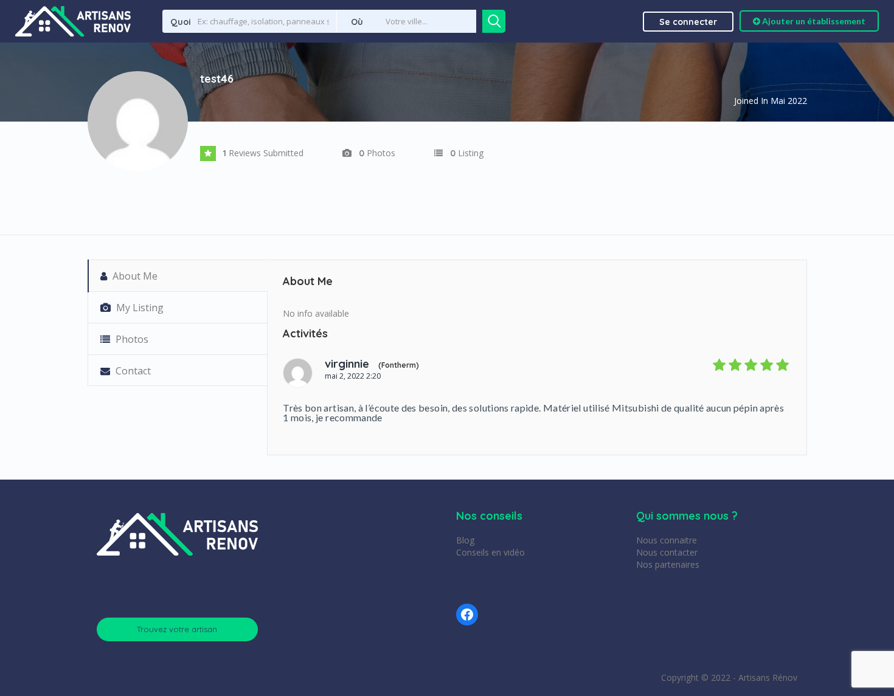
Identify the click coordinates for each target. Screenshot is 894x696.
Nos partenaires (667, 564)
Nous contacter (667, 552)
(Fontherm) (398, 365)
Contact (132, 370)
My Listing (139, 307)
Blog (465, 540)
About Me (134, 276)
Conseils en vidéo (490, 552)
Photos (130, 339)
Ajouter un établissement (812, 21)
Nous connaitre (666, 540)
